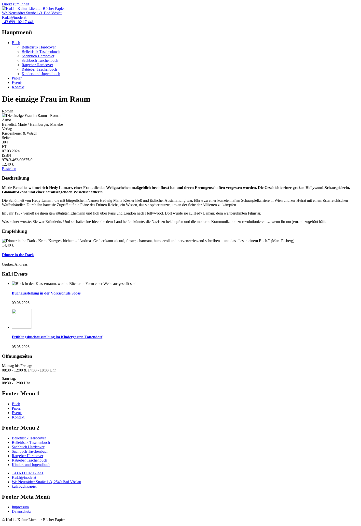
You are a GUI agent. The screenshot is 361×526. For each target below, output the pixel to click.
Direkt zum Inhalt (15, 4)
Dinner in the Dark (18, 255)
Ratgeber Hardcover (37, 65)
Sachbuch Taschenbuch (40, 60)
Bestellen (9, 169)
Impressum (20, 507)
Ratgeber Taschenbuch (39, 69)
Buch (16, 43)
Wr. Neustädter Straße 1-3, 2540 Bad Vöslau (46, 482)
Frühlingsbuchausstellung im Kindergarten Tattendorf (57, 337)
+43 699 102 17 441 (27, 473)
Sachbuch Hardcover (38, 56)
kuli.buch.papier (24, 486)
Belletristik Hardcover (39, 47)
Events (17, 82)
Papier (17, 78)
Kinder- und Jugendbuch (41, 74)
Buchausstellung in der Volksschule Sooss (46, 293)
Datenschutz (21, 511)
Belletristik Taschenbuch (41, 51)
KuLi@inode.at (24, 477)
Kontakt (18, 87)
